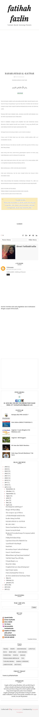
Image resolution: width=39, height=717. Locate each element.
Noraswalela (8, 626)
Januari (8, 582)
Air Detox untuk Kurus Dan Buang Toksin (18, 576)
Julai (7, 498)
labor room (7, 664)
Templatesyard (17, 709)
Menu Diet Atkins (11, 564)
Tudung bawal (8, 661)
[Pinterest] (33, 235)
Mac (7, 578)
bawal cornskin (22, 661)
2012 (6, 589)
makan (22, 655)
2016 (6, 485)
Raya (5, 652)
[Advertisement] (19, 52)
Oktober (9, 491)
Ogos (8, 496)
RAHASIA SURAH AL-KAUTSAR (15, 521)
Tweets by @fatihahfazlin (10, 675)
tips (22, 658)
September (10, 493)
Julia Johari (8, 633)
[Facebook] (22, 235)
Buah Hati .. (9, 546)
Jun (7, 500)
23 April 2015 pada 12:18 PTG (14, 269)
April (8, 505)
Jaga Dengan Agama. (12, 570)
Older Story (33, 240)
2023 (6, 471)
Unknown (10, 267)
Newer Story (6, 240)
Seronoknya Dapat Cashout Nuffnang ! (17, 549)
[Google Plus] (26, 235)
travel (5, 649)
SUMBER (19, 224)
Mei (7, 502)
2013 (6, 587)
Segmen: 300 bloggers (18, 438)
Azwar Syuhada (9, 620)
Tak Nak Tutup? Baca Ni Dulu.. (15, 558)
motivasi (18, 664)
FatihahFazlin (8, 628)
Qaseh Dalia (8, 617)
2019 (6, 480)
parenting (7, 655)
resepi (13, 649)
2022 (6, 473)
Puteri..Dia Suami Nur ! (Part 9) (15, 573)
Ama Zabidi (8, 622)
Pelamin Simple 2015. (12, 561)
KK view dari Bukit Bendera (20, 445)
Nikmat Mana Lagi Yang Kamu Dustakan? (18, 555)
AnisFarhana (21, 649)
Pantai (15, 655)
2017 (6, 482)
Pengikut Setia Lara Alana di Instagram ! (17, 567)
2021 (6, 476)
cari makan (22, 652)
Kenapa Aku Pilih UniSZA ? (19, 414)
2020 (6, 478)
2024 (6, 469)
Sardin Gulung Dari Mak (13, 518)
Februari (9, 580)
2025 (6, 467)
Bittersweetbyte (10, 635)
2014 (6, 585)
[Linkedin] (36, 235)
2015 (6, 487)
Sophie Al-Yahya (9, 630)
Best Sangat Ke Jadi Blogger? (14, 507)
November (9, 489)
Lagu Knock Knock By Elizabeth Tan (16, 541)
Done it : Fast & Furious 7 (13, 552)
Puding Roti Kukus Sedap (13, 538)
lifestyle (32, 649)
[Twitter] (29, 235)
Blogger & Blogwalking (13, 510)
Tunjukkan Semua (32, 639)
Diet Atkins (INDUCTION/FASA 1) (21, 422)
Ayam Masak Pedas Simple (13, 543)
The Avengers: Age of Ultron (14, 513)
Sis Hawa (7, 624)
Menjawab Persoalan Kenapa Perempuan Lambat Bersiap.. (20, 534)
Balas (8, 274)
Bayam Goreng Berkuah (13, 530)
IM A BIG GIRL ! (10, 524)
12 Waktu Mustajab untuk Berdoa (15, 515)
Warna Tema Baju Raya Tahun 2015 (16, 527)
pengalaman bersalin (11, 658)
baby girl (12, 652)
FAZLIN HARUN (9, 637)
